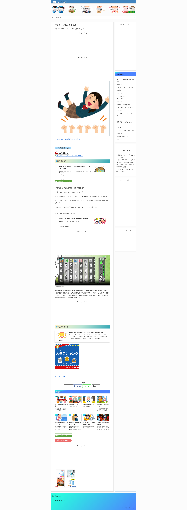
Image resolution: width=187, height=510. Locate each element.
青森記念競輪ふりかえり (124, 136)
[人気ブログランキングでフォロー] (63, 180)
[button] (134, 17)
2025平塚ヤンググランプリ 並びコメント (125, 97)
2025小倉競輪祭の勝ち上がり (125, 130)
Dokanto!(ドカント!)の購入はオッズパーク (67, 139)
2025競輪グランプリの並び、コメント (125, 114)
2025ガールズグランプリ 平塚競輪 (125, 89)
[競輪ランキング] (62, 152)
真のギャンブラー (60, 376)
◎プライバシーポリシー (59, 500)
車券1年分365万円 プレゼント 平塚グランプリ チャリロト (126, 106)
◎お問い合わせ (56, 496)
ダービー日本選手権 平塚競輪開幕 (125, 80)
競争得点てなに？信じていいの (125, 123)
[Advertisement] (82, 44)
